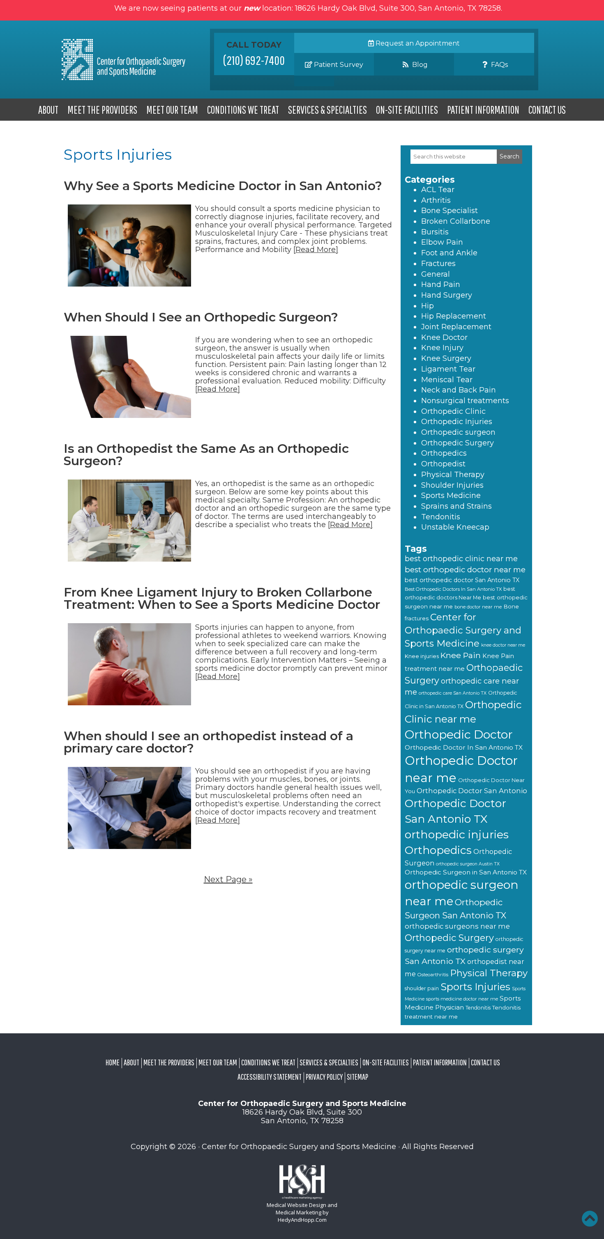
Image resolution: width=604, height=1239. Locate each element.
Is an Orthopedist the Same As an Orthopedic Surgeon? (206, 454)
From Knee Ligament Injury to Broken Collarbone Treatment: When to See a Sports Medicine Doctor (222, 598)
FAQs (498, 65)
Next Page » (228, 879)
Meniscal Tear (447, 379)
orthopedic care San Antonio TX (452, 693)
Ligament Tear (448, 369)
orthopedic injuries (457, 834)
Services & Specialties (327, 109)
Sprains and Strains (456, 506)
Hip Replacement (453, 316)
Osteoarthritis (432, 974)
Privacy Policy (324, 1076)
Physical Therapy (452, 474)
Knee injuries (422, 656)
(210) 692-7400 (254, 60)
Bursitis (435, 231)
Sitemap (357, 1076)
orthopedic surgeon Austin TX (468, 864)
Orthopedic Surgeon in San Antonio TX (466, 872)
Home (113, 1062)
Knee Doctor (444, 337)
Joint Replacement (456, 326)
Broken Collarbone (455, 221)
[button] (589, 1218)
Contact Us (547, 109)
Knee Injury (442, 347)
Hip (427, 305)
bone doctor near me (478, 607)
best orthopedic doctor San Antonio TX (462, 580)
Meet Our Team (172, 109)
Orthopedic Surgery (457, 442)
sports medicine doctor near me (462, 999)
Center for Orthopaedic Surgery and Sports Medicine (463, 630)
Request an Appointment (417, 43)
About (48, 109)
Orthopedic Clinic (453, 411)
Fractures (438, 263)
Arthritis (436, 200)
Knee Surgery (446, 358)
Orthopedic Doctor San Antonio (472, 791)
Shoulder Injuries (452, 485)
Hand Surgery (446, 295)
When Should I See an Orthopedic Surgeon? (201, 317)
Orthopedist (443, 463)
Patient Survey (337, 65)
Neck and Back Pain (458, 390)
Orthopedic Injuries (456, 421)
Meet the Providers (102, 109)
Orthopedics (444, 453)
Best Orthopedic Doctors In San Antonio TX (453, 589)
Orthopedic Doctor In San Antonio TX (464, 747)
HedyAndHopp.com (302, 1219)
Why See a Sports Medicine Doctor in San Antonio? (223, 185)
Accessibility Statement (269, 1076)
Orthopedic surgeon (458, 432)
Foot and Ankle (449, 252)
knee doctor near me (503, 645)
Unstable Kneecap (455, 527)
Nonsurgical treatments (465, 400)
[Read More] (315, 249)
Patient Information (483, 109)
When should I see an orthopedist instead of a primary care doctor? (208, 742)
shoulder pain (422, 988)
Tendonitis (440, 516)
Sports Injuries (475, 987)
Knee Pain (460, 655)
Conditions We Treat (243, 109)
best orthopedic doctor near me (465, 569)
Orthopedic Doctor (459, 734)
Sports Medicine (451, 495)
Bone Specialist (449, 210)
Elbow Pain (442, 242)
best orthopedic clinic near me (461, 558)
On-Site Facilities (407, 109)
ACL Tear (437, 189)
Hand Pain (440, 284)
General (435, 274)
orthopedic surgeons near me (457, 926)
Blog (419, 65)
